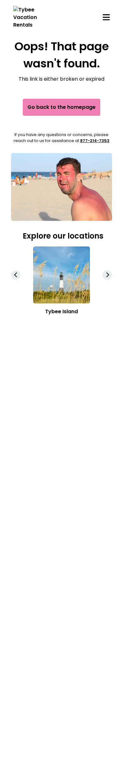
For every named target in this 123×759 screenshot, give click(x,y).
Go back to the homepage (61, 107)
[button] (107, 275)
